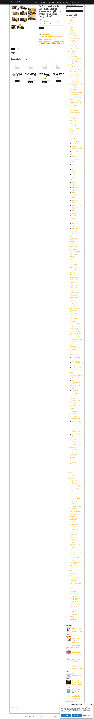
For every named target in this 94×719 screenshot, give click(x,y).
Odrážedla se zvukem (74, 603)
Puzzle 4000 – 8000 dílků (75, 541)
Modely (70, 23)
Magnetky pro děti (72, 447)
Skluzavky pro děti (72, 573)
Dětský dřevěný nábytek (74, 79)
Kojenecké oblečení (73, 349)
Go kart (71, 609)
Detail (41, 27)
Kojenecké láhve (73, 397)
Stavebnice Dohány (73, 71)
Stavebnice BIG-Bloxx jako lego (75, 69)
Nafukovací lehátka (75, 189)
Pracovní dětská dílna (73, 42)
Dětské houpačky (45, 2)
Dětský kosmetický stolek (74, 287)
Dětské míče (72, 154)
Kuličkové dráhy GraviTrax (74, 66)
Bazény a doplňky (73, 140)
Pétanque (73, 168)
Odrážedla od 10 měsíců (75, 596)
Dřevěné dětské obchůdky (75, 284)
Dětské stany (74, 182)
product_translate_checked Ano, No (47, 41)
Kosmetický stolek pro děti (75, 289)
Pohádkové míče (74, 159)
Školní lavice (71, 451)
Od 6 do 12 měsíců (71, 475)
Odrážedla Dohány (71, 477)
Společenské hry (72, 560)
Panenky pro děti (71, 478)
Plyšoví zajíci (71, 521)
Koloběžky (71, 616)
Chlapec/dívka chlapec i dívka (45, 38)
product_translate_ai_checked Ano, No (47, 39)
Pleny (71, 406)
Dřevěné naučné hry (73, 87)
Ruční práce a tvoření (73, 449)
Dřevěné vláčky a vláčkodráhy (75, 97)
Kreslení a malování (73, 413)
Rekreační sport (73, 218)
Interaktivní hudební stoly (74, 259)
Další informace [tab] (20, 48)
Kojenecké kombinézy (74, 352)
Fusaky (71, 351)
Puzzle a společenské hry (73, 524)
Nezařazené (70, 467)
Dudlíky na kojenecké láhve (76, 379)
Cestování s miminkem (73, 318)
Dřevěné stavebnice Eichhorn (76, 92)
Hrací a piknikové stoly (73, 110)
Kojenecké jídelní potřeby (75, 385)
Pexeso (71, 565)
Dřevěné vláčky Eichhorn (75, 100)
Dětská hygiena (72, 326)
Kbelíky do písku (73, 120)
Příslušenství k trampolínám (76, 239)
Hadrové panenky (73, 495)
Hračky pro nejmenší (72, 244)
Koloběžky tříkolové (74, 619)
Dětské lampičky (73, 313)
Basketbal (73, 220)
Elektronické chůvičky (74, 315)
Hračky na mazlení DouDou (75, 251)
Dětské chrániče (72, 611)
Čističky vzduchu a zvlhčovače (76, 311)
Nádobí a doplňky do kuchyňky (75, 58)
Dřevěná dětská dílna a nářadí (75, 38)
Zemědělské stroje (73, 35)
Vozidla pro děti (71, 586)
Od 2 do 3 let (70, 472)
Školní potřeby (72, 452)
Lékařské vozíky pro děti (75, 280)
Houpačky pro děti (72, 107)
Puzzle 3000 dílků (73, 537)
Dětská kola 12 (73, 590)
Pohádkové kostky (72, 68)
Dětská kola (71, 588)
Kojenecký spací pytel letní (76, 361)
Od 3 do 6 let (70, 473)
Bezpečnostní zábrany (74, 310)
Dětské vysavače (73, 298)
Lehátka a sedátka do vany (75, 331)
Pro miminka (70, 523)
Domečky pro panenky (73, 480)
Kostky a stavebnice (74, 269)
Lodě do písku (73, 125)
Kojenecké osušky (74, 329)
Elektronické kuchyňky (73, 56)
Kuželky (73, 166)
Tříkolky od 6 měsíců (73, 580)
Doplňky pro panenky (73, 482)
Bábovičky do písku (74, 118)
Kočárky (71, 325)
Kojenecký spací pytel (74, 356)
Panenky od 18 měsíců (75, 498)
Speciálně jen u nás (73, 50)
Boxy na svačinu (73, 454)
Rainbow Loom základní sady (76, 446)
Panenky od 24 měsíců (75, 500)
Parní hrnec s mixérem (75, 400)
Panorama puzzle (73, 531)
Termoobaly (73, 395)
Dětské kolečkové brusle (76, 226)
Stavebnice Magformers (74, 74)
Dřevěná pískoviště (74, 132)
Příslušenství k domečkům (74, 48)
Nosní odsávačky (73, 316)
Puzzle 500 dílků (73, 542)
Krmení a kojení (72, 372)
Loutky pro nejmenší (73, 513)
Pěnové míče (74, 156)
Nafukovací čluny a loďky (76, 185)
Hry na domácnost (73, 290)
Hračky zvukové (73, 266)
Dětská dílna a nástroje (72, 37)
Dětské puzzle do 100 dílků (75, 550)
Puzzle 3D (72, 539)
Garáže (70, 22)
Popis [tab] (13, 48)
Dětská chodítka (72, 248)
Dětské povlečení (73, 343)
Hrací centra (71, 113)
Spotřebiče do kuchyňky (74, 61)
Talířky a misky (74, 393)
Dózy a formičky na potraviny (76, 375)
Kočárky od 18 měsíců (74, 487)
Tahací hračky (73, 272)
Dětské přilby (71, 613)
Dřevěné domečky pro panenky (75, 84)
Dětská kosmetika (74, 328)
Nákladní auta (71, 25)
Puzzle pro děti (72, 549)
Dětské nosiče (73, 321)
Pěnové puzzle (72, 526)
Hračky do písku (72, 115)
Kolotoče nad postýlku (74, 254)
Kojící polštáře (73, 398)
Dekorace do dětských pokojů (60, 2)
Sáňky (72, 233)
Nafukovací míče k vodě (76, 190)
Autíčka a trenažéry (72, 17)
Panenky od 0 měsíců (74, 496)
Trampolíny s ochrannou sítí (76, 241)
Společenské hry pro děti (75, 567)
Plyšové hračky (71, 509)
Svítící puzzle (73, 547)
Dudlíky (71, 377)
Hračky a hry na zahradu (73, 105)
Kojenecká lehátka (74, 347)
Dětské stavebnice (71, 64)
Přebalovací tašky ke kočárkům (75, 410)
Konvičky (72, 123)
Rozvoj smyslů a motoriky (74, 262)
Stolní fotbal (72, 568)
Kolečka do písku (73, 122)
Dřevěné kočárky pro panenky (76, 485)
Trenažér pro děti (72, 33)
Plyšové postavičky (73, 518)
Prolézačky (71, 135)
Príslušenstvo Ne (56, 38)
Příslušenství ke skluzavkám (75, 572)
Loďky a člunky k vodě (76, 184)
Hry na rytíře (71, 303)
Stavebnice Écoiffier (73, 73)
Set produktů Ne (56, 42)
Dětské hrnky (74, 388)
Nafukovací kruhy (75, 187)
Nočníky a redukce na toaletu (76, 333)
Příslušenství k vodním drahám (75, 583)
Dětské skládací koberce (75, 555)
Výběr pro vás (70, 622)
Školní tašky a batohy (74, 462)
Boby (72, 221)
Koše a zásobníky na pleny (75, 405)
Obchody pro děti (73, 285)
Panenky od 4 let (73, 503)
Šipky (72, 235)
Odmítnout (76, 715)
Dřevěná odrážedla (73, 614)
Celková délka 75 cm (56, 36)
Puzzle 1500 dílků (73, 534)
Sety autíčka (71, 30)
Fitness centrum (73, 172)
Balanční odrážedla (74, 593)
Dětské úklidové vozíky (74, 297)
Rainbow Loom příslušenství (76, 444)
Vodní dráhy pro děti (73, 585)
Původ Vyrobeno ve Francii (47, 42)
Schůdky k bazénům (75, 149)
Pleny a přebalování (73, 403)
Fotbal (72, 230)
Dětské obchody (72, 282)
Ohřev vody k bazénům (76, 146)
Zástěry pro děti (72, 63)
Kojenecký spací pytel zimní (77, 362)
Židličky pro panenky (73, 508)
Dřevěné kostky (73, 91)
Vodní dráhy (70, 581)
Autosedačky (73, 320)
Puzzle (70, 527)
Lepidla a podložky (74, 529)
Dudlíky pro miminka (75, 380)
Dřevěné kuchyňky (72, 55)
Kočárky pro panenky (73, 483)
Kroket (72, 164)
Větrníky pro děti (74, 215)
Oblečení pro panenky (73, 491)
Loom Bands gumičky (73, 415)
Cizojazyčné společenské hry (76, 562)
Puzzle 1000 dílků (73, 532)
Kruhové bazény (74, 143)
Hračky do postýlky (73, 249)
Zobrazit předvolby (87, 715)
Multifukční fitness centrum (77, 174)
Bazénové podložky (75, 141)
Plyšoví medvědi (72, 519)
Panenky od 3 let (73, 501)
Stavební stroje (47, 34)
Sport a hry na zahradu (73, 138)
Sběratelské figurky (73, 28)
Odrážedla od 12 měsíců (75, 598)
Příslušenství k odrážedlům (75, 604)
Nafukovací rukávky (75, 192)
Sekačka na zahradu (74, 128)
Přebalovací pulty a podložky (76, 408)
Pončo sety (73, 195)
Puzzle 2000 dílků (73, 536)
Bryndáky (73, 387)
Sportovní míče (74, 161)
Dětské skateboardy (75, 228)
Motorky (37, 2)
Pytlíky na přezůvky (74, 457)
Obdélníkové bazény (75, 145)
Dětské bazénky (74, 181)
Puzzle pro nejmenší (74, 271)
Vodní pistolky (74, 197)
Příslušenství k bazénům (76, 148)
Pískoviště (71, 130)
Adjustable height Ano (47, 36)
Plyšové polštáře (72, 516)
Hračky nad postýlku (74, 253)
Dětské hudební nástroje (74, 277)
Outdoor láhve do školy (75, 455)
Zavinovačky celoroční (76, 367)
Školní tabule (71, 465)
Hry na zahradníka (72, 305)
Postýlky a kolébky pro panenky (75, 506)
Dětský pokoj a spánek (73, 338)
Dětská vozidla (72, 606)
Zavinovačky (72, 365)
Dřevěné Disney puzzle (74, 557)
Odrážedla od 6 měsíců (75, 601)
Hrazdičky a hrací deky (73, 257)
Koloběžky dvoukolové (74, 617)
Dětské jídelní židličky (74, 374)
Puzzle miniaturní (73, 545)
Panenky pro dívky (72, 493)
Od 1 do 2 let (70, 469)
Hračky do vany (72, 256)
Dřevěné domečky (72, 46)
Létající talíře (74, 231)
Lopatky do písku (73, 127)
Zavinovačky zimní (75, 370)
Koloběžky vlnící (73, 621)
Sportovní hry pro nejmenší (77, 169)
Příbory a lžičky (74, 392)
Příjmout (66, 715)
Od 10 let (69, 470)
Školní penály (73, 460)
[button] (91, 704)
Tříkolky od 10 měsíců (73, 577)
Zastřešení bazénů (75, 151)
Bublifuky (72, 153)
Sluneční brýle (73, 364)
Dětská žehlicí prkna (74, 292)
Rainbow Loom (73, 416)
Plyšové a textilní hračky (74, 514)
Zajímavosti (15, 707)
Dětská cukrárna (72, 53)
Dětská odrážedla (72, 591)
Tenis (72, 171)
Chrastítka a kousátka (73, 246)
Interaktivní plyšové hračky (74, 511)
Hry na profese (71, 275)
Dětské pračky (73, 293)
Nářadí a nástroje (72, 40)
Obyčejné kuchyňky (73, 59)
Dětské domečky (71, 43)
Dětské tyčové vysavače (75, 295)
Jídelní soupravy (74, 390)
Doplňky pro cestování (74, 323)
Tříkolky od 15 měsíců (73, 578)
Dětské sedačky (73, 264)
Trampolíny (71, 236)
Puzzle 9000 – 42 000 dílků (75, 544)
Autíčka (70, 19)
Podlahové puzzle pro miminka (75, 261)
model (44, 23)
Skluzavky (70, 570)
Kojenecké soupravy (74, 354)
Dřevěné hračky (71, 78)
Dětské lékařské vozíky (73, 279)
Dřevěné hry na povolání (74, 86)
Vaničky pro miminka (74, 336)
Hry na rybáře (71, 302)
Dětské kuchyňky (71, 51)
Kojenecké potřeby (71, 307)
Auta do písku (73, 117)
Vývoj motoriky (73, 274)
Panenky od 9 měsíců (74, 505)
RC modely (71, 27)
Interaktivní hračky (75, 2)
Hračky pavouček (15, 1)
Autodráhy (71, 20)
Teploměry (72, 334)
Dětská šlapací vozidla (74, 608)
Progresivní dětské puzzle (75, 559)
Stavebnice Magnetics (73, 76)
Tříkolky (69, 575)
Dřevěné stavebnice (73, 89)
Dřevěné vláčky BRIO (74, 99)
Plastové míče (74, 158)
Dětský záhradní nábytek (75, 112)
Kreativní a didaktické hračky (73, 411)
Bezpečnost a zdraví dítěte (74, 308)
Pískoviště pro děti (74, 133)
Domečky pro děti (72, 45)
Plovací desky (74, 194)
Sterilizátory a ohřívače (75, 401)
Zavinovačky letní (75, 369)
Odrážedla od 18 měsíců (75, 599)
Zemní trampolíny (73, 243)
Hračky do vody (73, 179)
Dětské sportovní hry (74, 163)
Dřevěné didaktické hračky (74, 82)
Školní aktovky (73, 459)
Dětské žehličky (73, 300)
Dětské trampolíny (74, 238)
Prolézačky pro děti (74, 136)
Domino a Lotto (73, 563)
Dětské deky (72, 341)
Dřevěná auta (71, 81)
